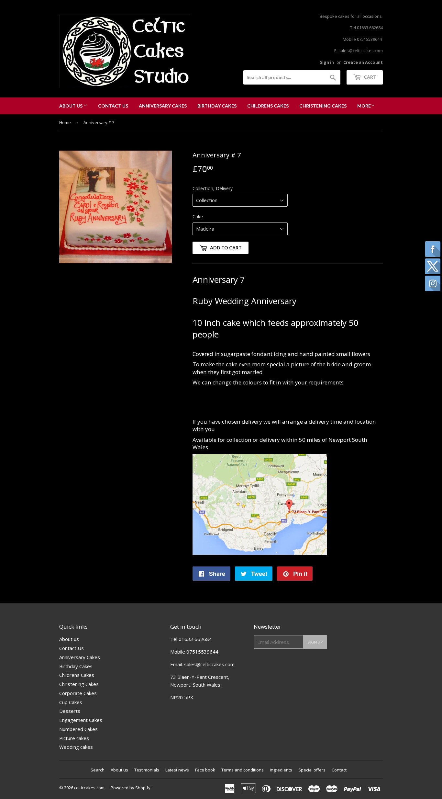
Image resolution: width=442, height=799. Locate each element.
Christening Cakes (323, 105)
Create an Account (363, 62)
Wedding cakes (76, 747)
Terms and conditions (242, 770)
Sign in (327, 62)
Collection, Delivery (213, 188)
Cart (369, 77)
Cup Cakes (70, 702)
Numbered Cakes (78, 729)
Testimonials (146, 770)
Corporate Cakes (78, 693)
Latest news (177, 770)
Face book (205, 770)
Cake (198, 216)
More (364, 105)
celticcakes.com (89, 788)
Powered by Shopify (130, 788)
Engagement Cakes (80, 720)
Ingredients (281, 770)
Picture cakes (74, 738)
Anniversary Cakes (163, 105)
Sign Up (315, 642)
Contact (339, 770)
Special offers (312, 770)
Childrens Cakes (268, 105)
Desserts (69, 711)
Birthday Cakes (217, 105)
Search (98, 770)
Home (65, 122)
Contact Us (113, 105)
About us (71, 105)
